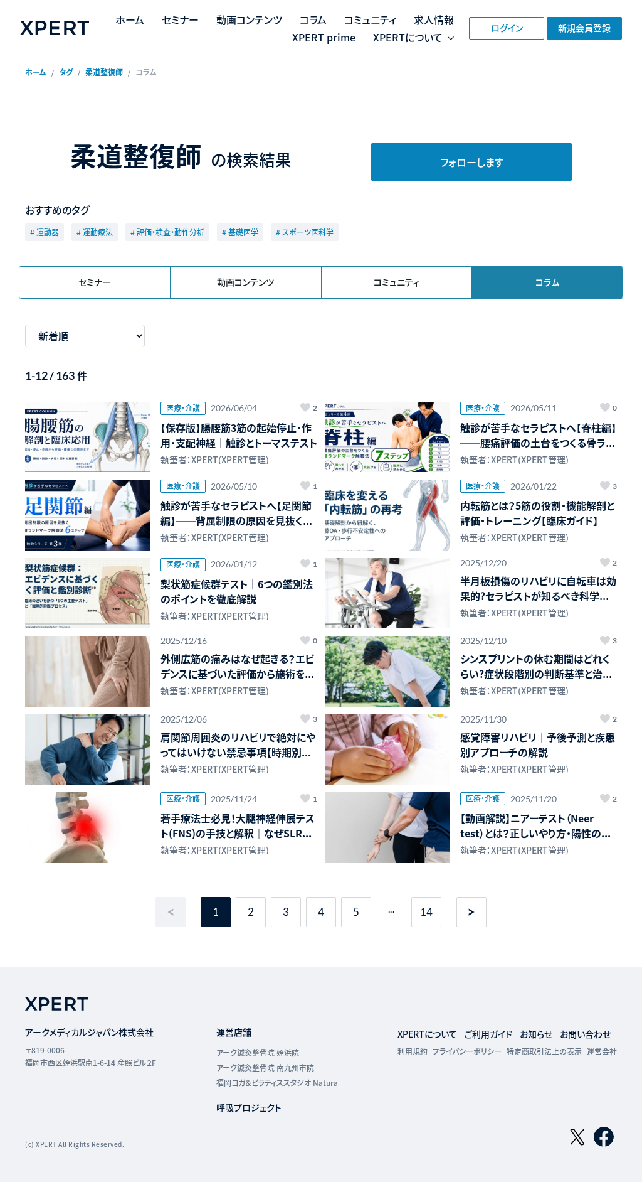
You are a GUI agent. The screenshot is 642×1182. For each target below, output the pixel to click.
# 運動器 (44, 232)
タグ (66, 72)
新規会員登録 (584, 27)
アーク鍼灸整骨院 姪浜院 (257, 1052)
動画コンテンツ (249, 19)
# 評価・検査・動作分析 (167, 232)
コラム (313, 19)
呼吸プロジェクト (249, 1107)
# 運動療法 (94, 232)
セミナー (180, 19)
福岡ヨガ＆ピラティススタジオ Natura (277, 1082)
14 (426, 911)
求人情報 (434, 19)
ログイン (507, 27)
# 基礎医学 (240, 232)
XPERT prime (323, 37)
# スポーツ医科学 (305, 232)
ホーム (129, 19)
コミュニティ (370, 19)
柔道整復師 (104, 72)
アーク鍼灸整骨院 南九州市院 (265, 1067)
